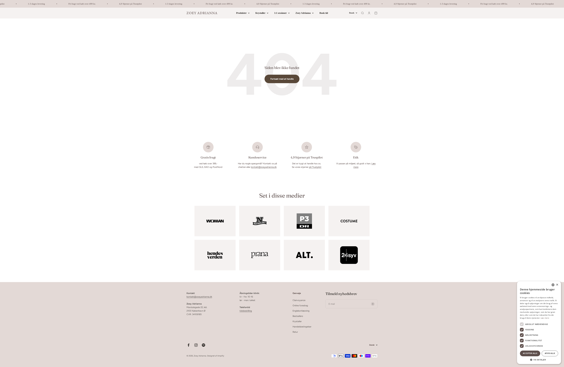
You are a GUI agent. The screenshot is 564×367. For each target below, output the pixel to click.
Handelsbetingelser (302, 326)
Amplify (220, 356)
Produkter (241, 13)
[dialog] (539, 322)
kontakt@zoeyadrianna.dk (264, 167)
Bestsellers (298, 316)
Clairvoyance (299, 300)
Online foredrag (300, 305)
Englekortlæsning (301, 311)
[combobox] (553, 284)
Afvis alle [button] (550, 353)
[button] (539, 359)
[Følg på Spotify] (203, 345)
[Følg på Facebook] (188, 345)
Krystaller (260, 13)
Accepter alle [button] (530, 353)
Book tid (323, 13)
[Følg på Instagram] (196, 345)
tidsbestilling (246, 311)
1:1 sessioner (280, 13)
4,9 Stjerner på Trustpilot (117, 4)
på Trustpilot (315, 167)
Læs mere (545, 318)
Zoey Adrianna (303, 13)
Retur (295, 332)
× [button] (557, 285)
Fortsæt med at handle (282, 79)
